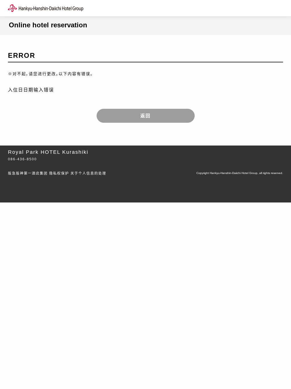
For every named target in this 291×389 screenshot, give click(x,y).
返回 (145, 115)
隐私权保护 (59, 173)
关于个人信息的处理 (88, 173)
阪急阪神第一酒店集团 (28, 173)
